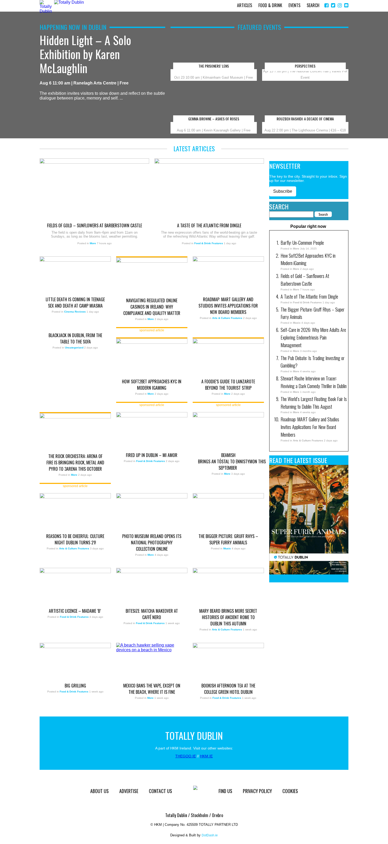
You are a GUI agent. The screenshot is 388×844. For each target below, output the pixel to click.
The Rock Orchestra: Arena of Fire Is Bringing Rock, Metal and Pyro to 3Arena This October (75, 462)
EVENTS (294, 5)
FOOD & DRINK (270, 5)
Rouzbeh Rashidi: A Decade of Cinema (305, 119)
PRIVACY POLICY (257, 791)
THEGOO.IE (185, 756)
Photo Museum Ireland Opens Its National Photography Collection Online (151, 542)
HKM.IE (206, 756)
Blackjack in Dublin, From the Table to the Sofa (75, 338)
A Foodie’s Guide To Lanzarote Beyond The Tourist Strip (228, 384)
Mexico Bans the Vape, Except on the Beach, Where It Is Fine (151, 688)
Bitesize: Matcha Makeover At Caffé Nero (152, 614)
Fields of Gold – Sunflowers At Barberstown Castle (94, 225)
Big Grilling (75, 685)
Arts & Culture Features (227, 318)
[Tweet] (333, 5)
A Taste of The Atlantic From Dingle (209, 225)
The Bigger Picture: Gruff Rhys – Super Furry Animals (228, 539)
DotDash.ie (210, 835)
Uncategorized (74, 347)
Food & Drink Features (208, 243)
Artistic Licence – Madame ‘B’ (75, 611)
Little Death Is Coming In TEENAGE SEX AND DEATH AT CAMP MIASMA (75, 302)
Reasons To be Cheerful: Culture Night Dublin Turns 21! (75, 539)
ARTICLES (244, 5)
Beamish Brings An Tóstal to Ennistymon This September (228, 461)
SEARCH (313, 5)
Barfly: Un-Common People (303, 242)
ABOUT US (99, 791)
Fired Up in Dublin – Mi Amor (151, 455)
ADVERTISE (128, 791)
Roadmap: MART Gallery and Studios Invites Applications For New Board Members (228, 305)
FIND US (225, 791)
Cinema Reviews (75, 311)
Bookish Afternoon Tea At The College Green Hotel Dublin (228, 688)
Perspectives (305, 66)
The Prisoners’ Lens (213, 66)
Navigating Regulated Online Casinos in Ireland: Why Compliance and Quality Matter (151, 306)
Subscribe (282, 191)
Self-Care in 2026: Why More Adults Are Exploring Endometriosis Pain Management (313, 337)
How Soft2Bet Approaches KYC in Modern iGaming (151, 384)
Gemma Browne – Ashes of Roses (213, 119)
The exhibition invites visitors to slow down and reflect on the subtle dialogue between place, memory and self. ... (102, 66)
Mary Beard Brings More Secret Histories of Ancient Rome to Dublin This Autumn (228, 617)
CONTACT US (160, 791)
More (93, 243)
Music (227, 548)
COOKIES (290, 791)
